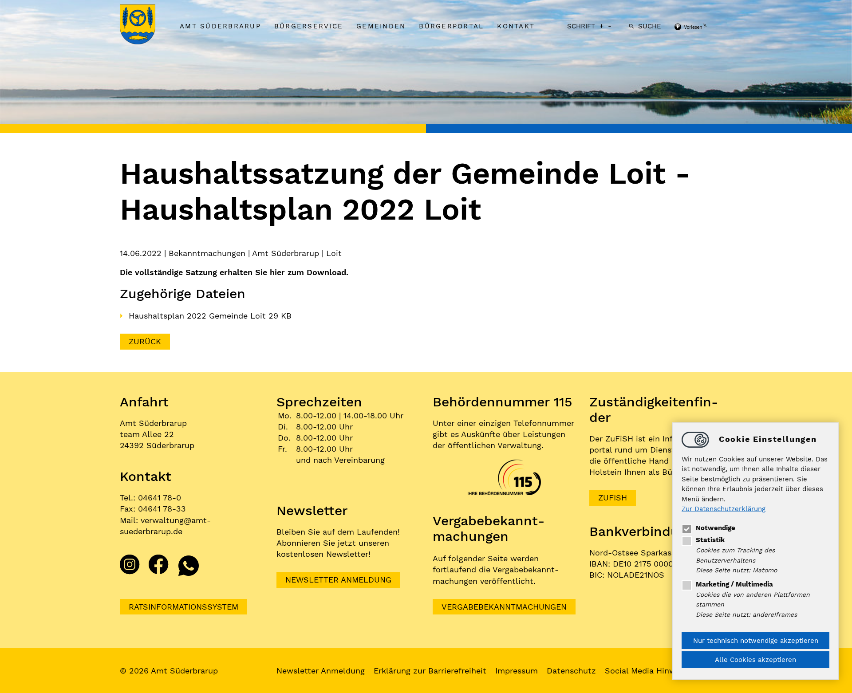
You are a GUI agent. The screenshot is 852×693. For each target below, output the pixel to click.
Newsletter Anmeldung (338, 579)
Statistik (710, 540)
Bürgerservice (308, 26)
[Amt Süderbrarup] (146, 25)
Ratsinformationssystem (183, 606)
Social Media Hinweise (648, 670)
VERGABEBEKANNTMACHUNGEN (504, 606)
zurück (145, 341)
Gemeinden (381, 26)
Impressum (516, 670)
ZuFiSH (612, 497)
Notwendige (715, 528)
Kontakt (516, 26)
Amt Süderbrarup (220, 26)
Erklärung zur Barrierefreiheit (430, 670)
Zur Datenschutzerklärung (723, 509)
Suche (649, 26)
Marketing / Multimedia (734, 584)
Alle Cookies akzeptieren (755, 660)
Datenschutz (571, 670)
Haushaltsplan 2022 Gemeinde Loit (198, 315)
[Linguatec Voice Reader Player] (702, 28)
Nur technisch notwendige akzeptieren (755, 641)
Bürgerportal (451, 26)
